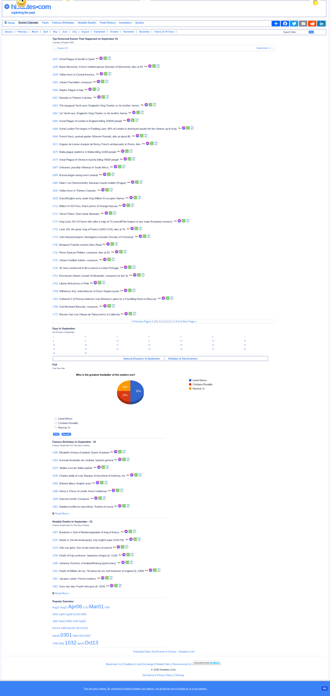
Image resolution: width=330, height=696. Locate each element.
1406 (55, 563)
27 (213, 349)
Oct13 (91, 642)
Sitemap (179, 675)
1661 (55, 105)
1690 (55, 190)
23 (86, 349)
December (144, 32)
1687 (55, 167)
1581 (55, 586)
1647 (55, 59)
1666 (55, 128)
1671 (55, 144)
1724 (55, 237)
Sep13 (62, 621)
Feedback (129, 664)
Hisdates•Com (30, 6)
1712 (55, 213)
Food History (108, 22)
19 (181, 345)
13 (213, 341)
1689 (55, 175)
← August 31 (61, 48)
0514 (81, 635)
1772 (55, 314)
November (128, 32)
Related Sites (163, 664)
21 (245, 345)
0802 (69, 621)
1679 (55, 159)
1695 (55, 198)
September (99, 32)
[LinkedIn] (321, 23)
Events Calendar (28, 22)
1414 (55, 570)
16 (86, 345)
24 (118, 349)
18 (149, 345)
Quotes (139, 22)
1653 (55, 82)
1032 (70, 642)
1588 (55, 491)
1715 (55, 221)
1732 (55, 260)
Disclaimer (148, 675)
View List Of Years (164, 32)
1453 (55, 460)
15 (54, 345)
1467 (107, 607)
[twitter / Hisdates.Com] (207, 664)
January (8, 32)
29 (54, 353)
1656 (55, 90)
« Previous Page (140, 321)
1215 (55, 547)
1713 (85, 607)
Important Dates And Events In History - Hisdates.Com (164, 651)
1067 (55, 532)
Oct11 (84, 628)
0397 (88, 635)
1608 (55, 498)
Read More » (62, 513)
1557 (55, 578)
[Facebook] (284, 23)
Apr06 (75, 606)
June (64, 32)
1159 (55, 540)
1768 (55, 306)
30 (86, 353)
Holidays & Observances (183, 358)
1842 (55, 621)
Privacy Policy (165, 675)
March (35, 32)
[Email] (303, 23)
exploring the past (23, 12)
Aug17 (64, 607)
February (22, 32)
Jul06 (63, 628)
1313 (78, 628)
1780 (55, 643)
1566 (55, 483)
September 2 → (265, 48)
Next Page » (190, 321)
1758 (55, 291)
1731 (55, 252)
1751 (55, 275)
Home (11, 22)
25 (149, 349)
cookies (181, 688)
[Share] (275, 23)
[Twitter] (294, 23)
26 (181, 349)
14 (245, 341)
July (74, 32)
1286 (55, 452)
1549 (55, 475)
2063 (61, 643)
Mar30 (56, 635)
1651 (55, 506)
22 (54, 349)
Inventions (125, 22)
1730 (55, 244)
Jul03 (62, 614)
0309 (83, 614)
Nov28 (71, 628)
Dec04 (56, 628)
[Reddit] (312, 23)
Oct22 (76, 614)
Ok (324, 688)
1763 (55, 298)
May (55, 32)
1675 (55, 151)
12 (181, 341)
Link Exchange (145, 664)
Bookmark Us (114, 664)
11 (149, 341)
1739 (55, 268)
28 (245, 349)
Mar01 (96, 606)
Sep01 (82, 621)
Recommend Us (182, 664)
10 (118, 341)
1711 (55, 206)
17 (118, 345)
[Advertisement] (318, 91)
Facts (45, 22)
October (114, 32)
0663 (75, 635)
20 (213, 345)
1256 (55, 555)
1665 (55, 120)
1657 (55, 97)
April (45, 32)
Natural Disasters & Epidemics (142, 358)
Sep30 (69, 614)
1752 (55, 283)
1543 (55, 614)
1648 (55, 66)
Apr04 (80, 643)
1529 (55, 467)
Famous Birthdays (63, 22)
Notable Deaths (87, 22)
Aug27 (56, 607)
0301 (66, 635)
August (85, 32)
